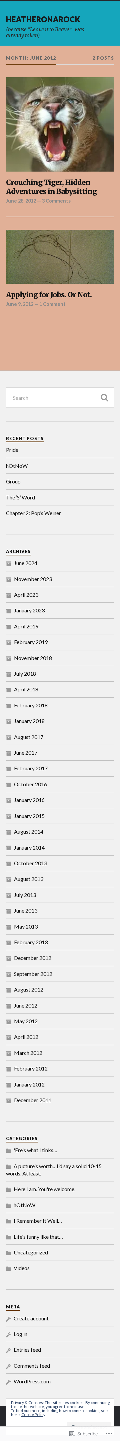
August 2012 (28, 989)
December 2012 (32, 958)
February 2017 (31, 768)
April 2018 (26, 689)
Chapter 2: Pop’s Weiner (33, 513)
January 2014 (29, 847)
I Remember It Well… (38, 1220)
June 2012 (25, 1005)
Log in (20, 1334)
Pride (12, 449)
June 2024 (25, 563)
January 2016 (29, 800)
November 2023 (33, 579)
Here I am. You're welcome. (44, 1189)
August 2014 (28, 831)
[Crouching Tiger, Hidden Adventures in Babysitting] (60, 124)
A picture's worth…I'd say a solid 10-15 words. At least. (54, 1169)
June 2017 (25, 752)
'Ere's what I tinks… (35, 1150)
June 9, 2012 (19, 304)
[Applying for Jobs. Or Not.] (60, 257)
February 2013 (31, 942)
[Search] (104, 397)
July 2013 (25, 895)
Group (13, 481)
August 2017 (28, 737)
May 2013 (26, 926)
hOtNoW (17, 465)
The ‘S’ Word (20, 497)
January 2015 (29, 816)
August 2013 (28, 879)
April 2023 (26, 594)
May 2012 (26, 1021)
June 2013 (25, 910)
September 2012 (33, 974)
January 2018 (29, 721)
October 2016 (30, 784)
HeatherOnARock (43, 19)
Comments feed (32, 1365)
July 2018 (25, 673)
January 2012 (29, 1084)
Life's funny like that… (38, 1236)
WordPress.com (32, 1381)
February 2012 (31, 1068)
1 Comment (52, 304)
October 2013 (30, 863)
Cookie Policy (33, 1414)
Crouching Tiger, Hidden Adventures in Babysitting (51, 187)
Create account (31, 1318)
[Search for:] (60, 397)
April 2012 (26, 1037)
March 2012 (28, 1053)
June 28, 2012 (21, 201)
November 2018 (33, 658)
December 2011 (32, 1100)
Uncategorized (31, 1252)
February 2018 (31, 705)
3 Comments (56, 201)
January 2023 (29, 610)
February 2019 (31, 642)
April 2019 (26, 626)
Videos (22, 1268)
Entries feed (27, 1349)
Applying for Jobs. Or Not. (49, 295)
